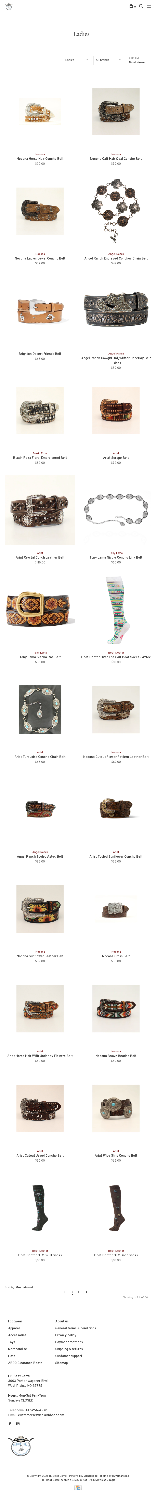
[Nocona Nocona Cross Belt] (116, 910)
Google (111, 1480)
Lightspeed (91, 1476)
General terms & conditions (75, 1328)
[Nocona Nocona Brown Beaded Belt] (116, 1009)
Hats (11, 1356)
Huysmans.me (120, 1476)
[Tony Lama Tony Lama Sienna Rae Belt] (40, 611)
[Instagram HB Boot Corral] (18, 1424)
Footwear (15, 1322)
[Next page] (85, 1292)
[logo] (22, 1455)
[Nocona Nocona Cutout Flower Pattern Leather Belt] (116, 710)
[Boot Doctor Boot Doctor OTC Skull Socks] (40, 1209)
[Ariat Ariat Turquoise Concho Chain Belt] (40, 710)
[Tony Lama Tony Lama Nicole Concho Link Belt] (116, 511)
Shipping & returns (69, 1349)
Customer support (68, 1356)
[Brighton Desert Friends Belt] (40, 312)
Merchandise (17, 1349)
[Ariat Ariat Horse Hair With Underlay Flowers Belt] (40, 1009)
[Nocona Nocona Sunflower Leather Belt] (40, 910)
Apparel (14, 1328)
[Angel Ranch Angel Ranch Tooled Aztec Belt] (40, 810)
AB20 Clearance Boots (25, 1363)
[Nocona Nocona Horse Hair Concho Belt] (40, 112)
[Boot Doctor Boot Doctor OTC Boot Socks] (116, 1209)
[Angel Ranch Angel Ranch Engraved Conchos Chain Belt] (116, 212)
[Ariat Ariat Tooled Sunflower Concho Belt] (116, 810)
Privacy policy (65, 1335)
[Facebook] (9, 1424)
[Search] (141, 7)
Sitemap (61, 1363)
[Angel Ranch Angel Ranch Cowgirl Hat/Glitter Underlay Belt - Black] (116, 312)
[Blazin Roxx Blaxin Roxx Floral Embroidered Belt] (40, 411)
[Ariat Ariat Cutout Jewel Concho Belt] (40, 1109)
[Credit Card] (78, 1489)
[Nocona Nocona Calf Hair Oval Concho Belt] (116, 112)
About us (62, 1322)
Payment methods (69, 1342)
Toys (11, 1342)
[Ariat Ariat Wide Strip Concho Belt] (116, 1109)
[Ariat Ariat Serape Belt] (116, 411)
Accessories (17, 1335)
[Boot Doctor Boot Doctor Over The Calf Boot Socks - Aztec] (116, 611)
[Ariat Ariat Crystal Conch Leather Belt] (40, 511)
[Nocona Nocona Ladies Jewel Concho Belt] (40, 212)
